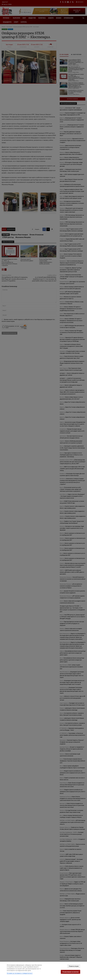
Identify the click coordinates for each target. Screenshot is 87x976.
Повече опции (74, 966)
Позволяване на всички (70, 972)
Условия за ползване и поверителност (20, 973)
